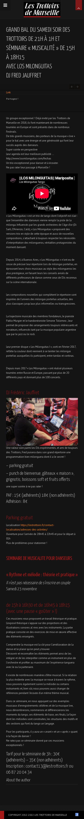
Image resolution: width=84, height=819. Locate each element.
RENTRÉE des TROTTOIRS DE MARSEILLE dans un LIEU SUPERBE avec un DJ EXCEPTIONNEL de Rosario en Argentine (71, 86)
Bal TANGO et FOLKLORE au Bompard (77, 86)
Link (8, 92)
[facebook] (76, 814)
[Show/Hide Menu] (5, 5)
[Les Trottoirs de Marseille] (42, 8)
